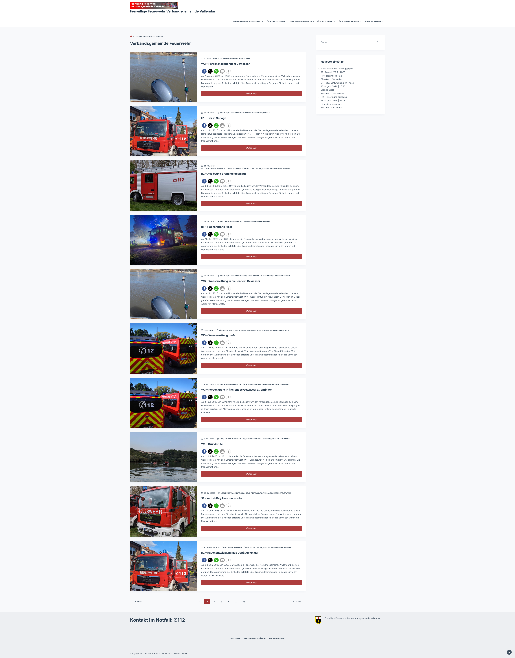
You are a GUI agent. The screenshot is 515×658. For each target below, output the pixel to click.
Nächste (297, 602)
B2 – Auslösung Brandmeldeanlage (224, 173)
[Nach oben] (509, 652)
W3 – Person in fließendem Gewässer (225, 63)
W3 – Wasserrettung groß (218, 335)
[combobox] (348, 42)
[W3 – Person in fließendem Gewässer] (163, 77)
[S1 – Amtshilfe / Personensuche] (163, 511)
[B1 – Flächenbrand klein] (163, 240)
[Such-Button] (377, 42)
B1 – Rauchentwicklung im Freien (337, 82)
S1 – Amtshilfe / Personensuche (221, 498)
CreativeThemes (179, 653)
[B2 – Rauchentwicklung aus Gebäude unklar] (163, 566)
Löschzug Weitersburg (348, 21)
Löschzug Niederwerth (301, 21)
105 (243, 601)
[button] (204, 71)
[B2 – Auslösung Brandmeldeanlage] (163, 185)
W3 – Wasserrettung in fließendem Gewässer (230, 281)
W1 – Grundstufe (212, 444)
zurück (138, 602)
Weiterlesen (254, 94)
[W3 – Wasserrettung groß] (163, 348)
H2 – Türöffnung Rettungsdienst (337, 68)
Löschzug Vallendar (275, 21)
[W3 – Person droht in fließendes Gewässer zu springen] (163, 403)
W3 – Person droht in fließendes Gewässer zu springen (236, 389)
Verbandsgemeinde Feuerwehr (246, 21)
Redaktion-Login (276, 638)
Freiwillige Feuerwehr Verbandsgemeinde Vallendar (172, 11)
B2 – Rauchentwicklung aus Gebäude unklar (229, 552)
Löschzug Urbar (324, 21)
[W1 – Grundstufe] (163, 457)
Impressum (235, 638)
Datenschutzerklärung (255, 638)
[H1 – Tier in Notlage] (163, 131)
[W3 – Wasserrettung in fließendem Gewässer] (163, 294)
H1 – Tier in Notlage (213, 118)
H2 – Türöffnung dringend (334, 97)
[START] (131, 36)
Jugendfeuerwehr (372, 21)
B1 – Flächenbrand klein (216, 226)
